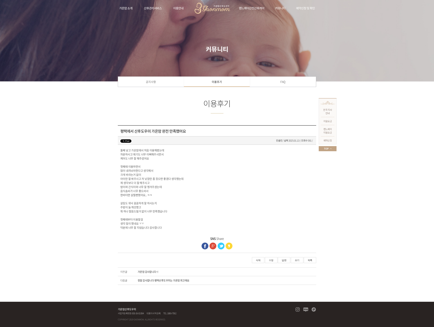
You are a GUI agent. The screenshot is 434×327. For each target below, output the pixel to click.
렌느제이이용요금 (327, 130)
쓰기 (297, 260)
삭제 (258, 260)
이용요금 (327, 121)
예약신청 (327, 140)
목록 (310, 260)
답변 (284, 260)
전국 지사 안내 (327, 111)
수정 (271, 260)
